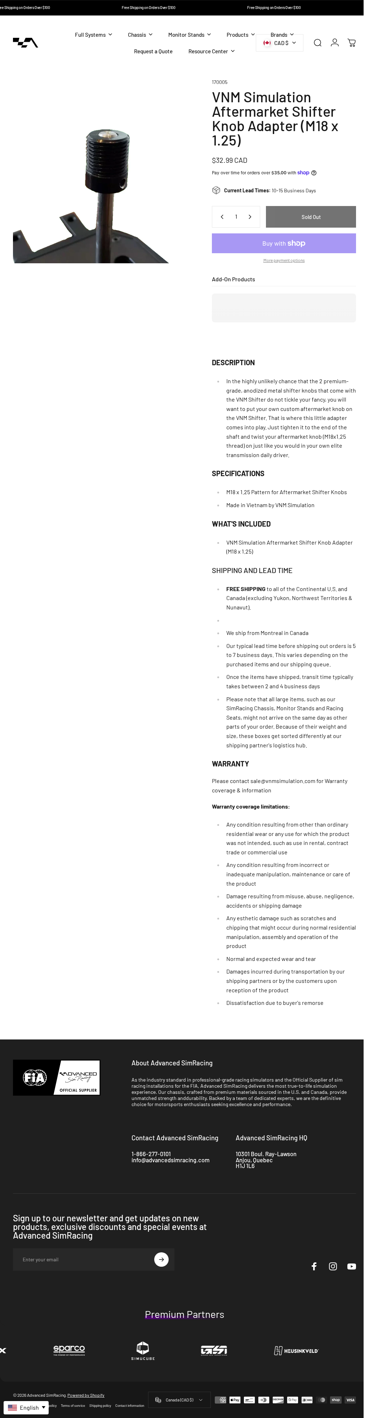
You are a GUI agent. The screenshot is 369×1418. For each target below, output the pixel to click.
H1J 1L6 (245, 1165)
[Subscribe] (161, 1259)
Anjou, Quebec (254, 1160)
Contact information (129, 1405)
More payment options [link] (278, 260)
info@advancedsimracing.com (171, 1160)
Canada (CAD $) (177, 1399)
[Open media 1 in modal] (102, 168)
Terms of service (73, 1405)
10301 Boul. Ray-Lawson (266, 1153)
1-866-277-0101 (151, 1153)
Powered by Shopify (86, 1394)
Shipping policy (100, 1405)
